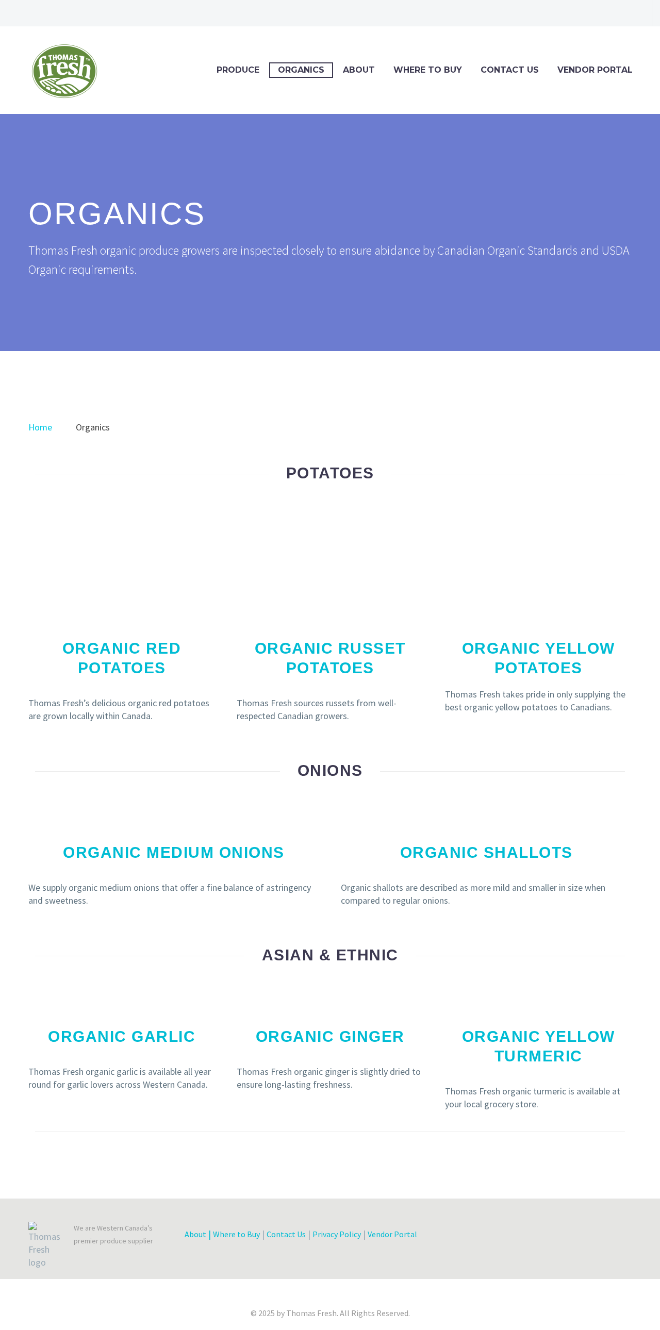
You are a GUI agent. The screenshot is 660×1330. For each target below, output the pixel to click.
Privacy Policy (336, 1234)
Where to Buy (427, 70)
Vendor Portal (595, 70)
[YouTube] (626, 13)
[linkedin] (538, 1237)
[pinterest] (575, 1237)
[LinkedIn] (564, 13)
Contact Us (510, 70)
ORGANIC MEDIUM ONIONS (174, 852)
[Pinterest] (611, 13)
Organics (301, 70)
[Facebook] (549, 13)
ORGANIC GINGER (330, 1036)
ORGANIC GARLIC (121, 1036)
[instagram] (557, 1237)
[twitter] (520, 1237)
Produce (238, 70)
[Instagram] (595, 13)
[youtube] (594, 1237)
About (359, 70)
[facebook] (501, 1237)
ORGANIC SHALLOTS (486, 852)
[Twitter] (580, 13)
